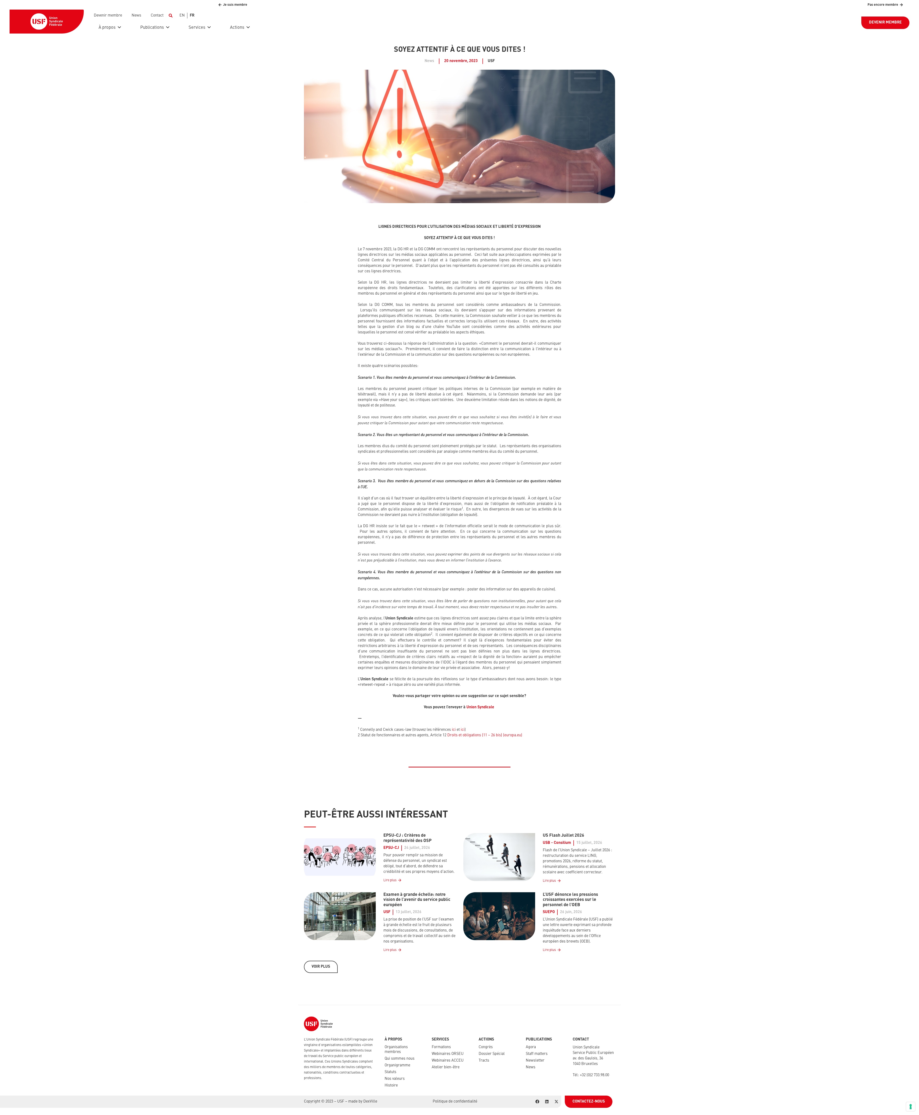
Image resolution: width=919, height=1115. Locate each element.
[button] (170, 15)
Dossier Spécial (492, 1054)
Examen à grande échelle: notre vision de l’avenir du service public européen (416, 899)
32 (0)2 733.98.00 (595, 1075)
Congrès (486, 1047)
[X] (556, 1101)
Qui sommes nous (400, 1059)
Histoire (391, 1085)
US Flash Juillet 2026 (563, 835)
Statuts (390, 1072)
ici (454, 730)
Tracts (484, 1061)
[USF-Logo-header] (47, 22)
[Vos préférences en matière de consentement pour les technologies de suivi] (910, 1106)
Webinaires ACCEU (448, 1061)
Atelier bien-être (446, 1067)
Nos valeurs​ (395, 1079)
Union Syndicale (480, 707)
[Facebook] (537, 1101)
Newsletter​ (535, 1061)
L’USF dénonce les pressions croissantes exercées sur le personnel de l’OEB (570, 899)
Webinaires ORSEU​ (448, 1054)
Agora (531, 1047)
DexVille (370, 1102)
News (530, 1067)
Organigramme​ (397, 1065)
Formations (441, 1047)
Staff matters (537, 1054)
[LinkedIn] (547, 1101)
